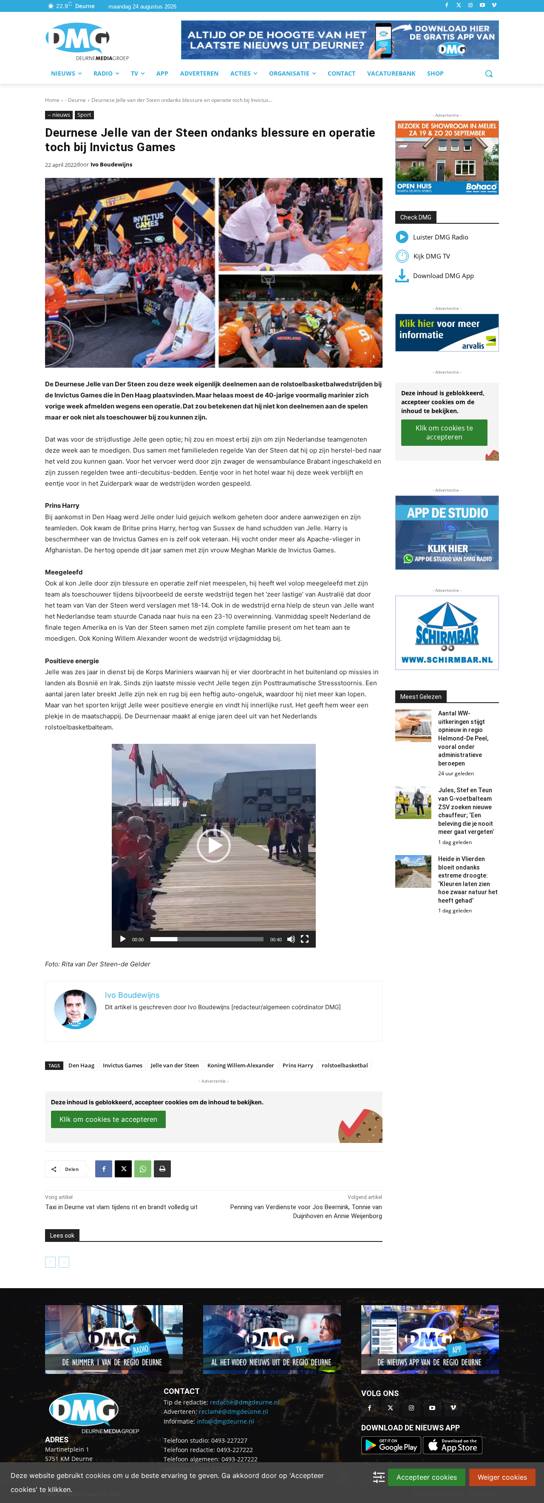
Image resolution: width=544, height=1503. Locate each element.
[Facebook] (447, 6)
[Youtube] (482, 6)
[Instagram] (471, 6)
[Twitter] (459, 6)
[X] (123, 1168)
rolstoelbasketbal (345, 1065)
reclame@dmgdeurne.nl (233, 1411)
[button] (340, 40)
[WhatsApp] (142, 1168)
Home (52, 100)
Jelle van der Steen (175, 1065)
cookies (97, 1475)
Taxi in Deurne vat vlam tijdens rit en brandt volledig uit (121, 1207)
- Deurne (75, 100)
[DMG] (113, 41)
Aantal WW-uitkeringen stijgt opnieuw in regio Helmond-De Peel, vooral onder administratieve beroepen (463, 738)
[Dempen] (291, 939)
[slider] (207, 939)
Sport (84, 114)
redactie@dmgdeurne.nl (245, 1402)
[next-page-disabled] (64, 1262)
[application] (214, 846)
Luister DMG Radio (440, 237)
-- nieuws (59, 114)
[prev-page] (50, 1262)
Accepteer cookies (427, 1477)
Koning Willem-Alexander (240, 1065)
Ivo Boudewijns (111, 164)
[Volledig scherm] (304, 939)
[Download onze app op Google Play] (392, 1451)
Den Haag (81, 1065)
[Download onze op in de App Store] (452, 1451)
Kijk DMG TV (432, 256)
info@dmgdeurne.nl (225, 1421)
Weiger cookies (502, 1477)
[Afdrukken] (162, 1168)
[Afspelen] (123, 939)
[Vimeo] (494, 6)
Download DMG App (443, 275)
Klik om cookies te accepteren (108, 1119)
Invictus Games (122, 1065)
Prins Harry (298, 1065)
